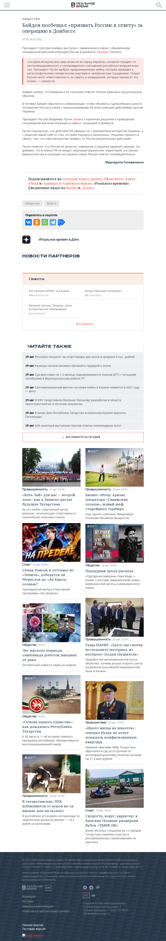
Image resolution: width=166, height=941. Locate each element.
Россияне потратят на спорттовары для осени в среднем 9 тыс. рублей (80, 357)
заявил (78, 119)
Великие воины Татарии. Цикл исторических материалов (50, 309)
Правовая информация (37, 906)
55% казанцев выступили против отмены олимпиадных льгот (73, 425)
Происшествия (95, 722)
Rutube (71, 188)
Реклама (28, 901)
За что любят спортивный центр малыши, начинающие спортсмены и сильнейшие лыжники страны (49, 506)
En (93, 895)
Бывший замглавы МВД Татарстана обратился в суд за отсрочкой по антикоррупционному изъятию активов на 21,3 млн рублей (113, 743)
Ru (86, 895)
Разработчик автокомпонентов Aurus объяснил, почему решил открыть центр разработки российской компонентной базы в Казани (114, 658)
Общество (31, 19)
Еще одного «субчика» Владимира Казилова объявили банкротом (109, 506)
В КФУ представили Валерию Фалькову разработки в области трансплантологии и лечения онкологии (73, 402)
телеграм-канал (75, 179)
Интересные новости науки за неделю (49, 657)
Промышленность (35, 489)
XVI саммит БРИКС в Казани (49, 293)
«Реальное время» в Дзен (58, 239)
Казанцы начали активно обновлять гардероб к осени (68, 366)
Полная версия (32, 925)
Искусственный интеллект (103, 293)
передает (104, 52)
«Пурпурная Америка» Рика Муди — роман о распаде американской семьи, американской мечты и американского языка (112, 579)
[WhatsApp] (45, 222)
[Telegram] (53, 222)
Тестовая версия (34, 929)
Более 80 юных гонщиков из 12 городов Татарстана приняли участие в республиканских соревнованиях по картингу (113, 829)
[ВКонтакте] (28, 222)
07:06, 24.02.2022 (32, 39)
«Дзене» (87, 188)
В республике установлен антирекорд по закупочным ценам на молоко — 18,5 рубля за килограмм (51, 812)
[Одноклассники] (36, 222)
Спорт (26, 564)
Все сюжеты (84, 324)
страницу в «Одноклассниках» (67, 183)
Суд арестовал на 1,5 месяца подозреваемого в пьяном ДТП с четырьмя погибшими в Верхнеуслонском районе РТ (80, 376)
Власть (51, 203)
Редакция (28, 896)
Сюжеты (36, 278)
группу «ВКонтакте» (107, 179)
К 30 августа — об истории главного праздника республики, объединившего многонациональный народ (50, 733)
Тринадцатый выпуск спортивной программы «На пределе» (48, 581)
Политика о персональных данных (46, 911)
